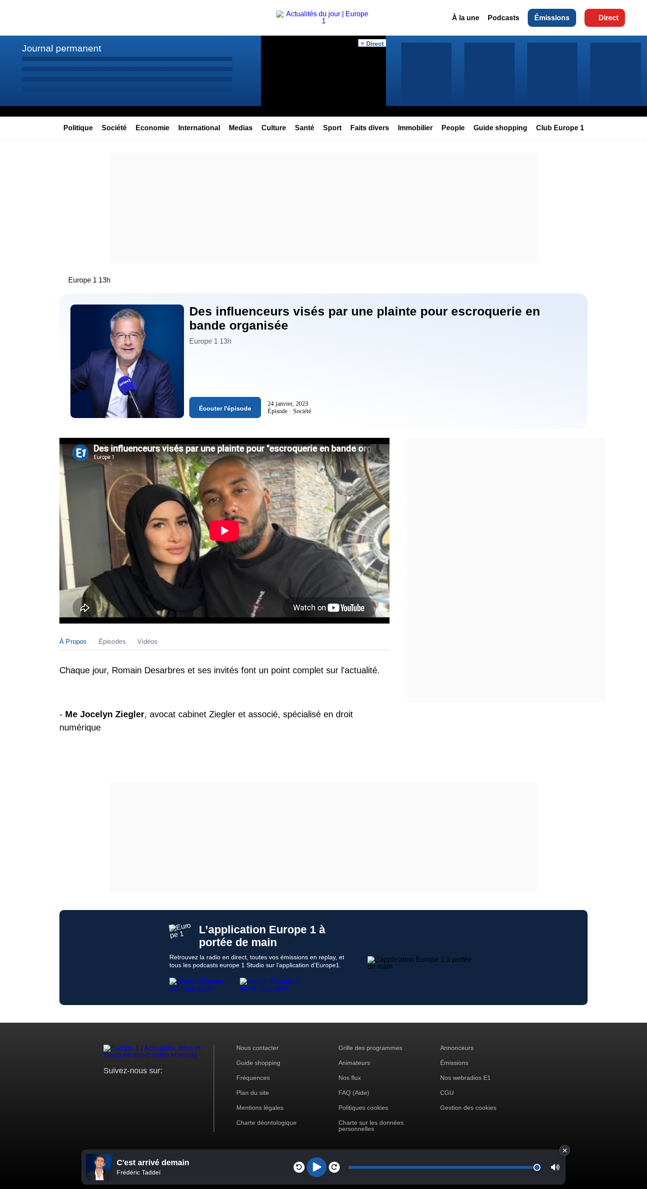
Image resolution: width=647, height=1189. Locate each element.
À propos (73, 641)
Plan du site (252, 1092)
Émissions (552, 18)
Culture (273, 128)
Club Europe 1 (560, 128)
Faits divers (369, 128)
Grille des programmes (370, 1047)
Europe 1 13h (89, 280)
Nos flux (349, 1077)
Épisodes (112, 641)
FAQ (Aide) (353, 1092)
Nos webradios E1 (465, 1077)
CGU (447, 1092)
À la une (465, 18)
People (453, 128)
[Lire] (317, 1167)
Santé (304, 128)
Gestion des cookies (468, 1107)
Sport (332, 128)
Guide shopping (500, 128)
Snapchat (168, 1087)
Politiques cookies (363, 1107)
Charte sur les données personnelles (371, 1125)
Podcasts (503, 18)
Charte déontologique (266, 1122)
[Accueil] (323, 21)
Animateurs (354, 1062)
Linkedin (183, 1087)
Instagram (123, 1087)
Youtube (153, 1087)
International (199, 128)
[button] (555, 1167)
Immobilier (415, 128)
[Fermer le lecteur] (564, 1150)
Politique (78, 128)
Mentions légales (259, 1107)
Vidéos (147, 641)
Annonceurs (457, 1047)
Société (114, 128)
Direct (608, 18)
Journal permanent (61, 48)
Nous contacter (257, 1047)
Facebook (138, 1087)
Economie (152, 128)
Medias (241, 128)
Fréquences (253, 1077)
